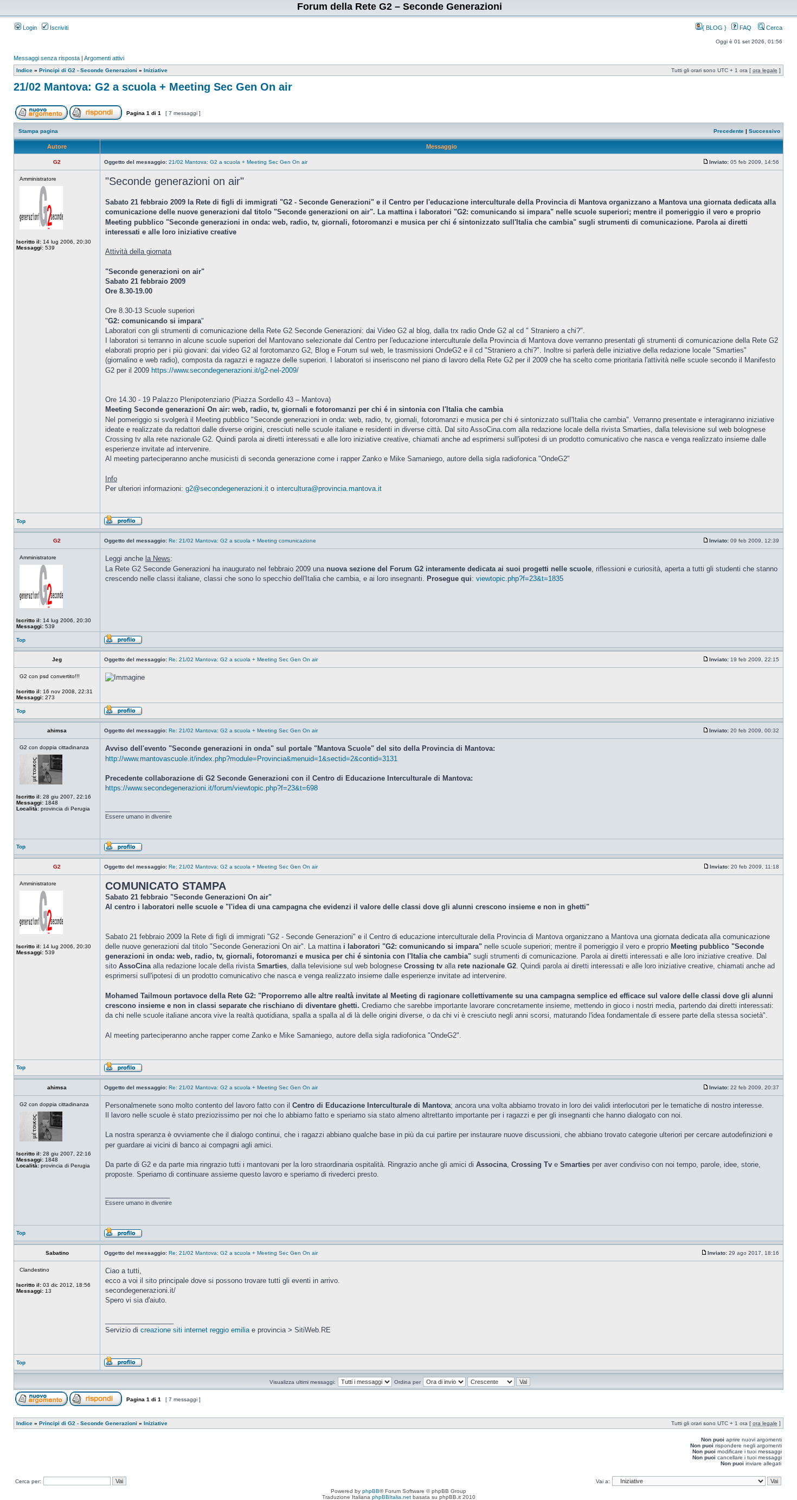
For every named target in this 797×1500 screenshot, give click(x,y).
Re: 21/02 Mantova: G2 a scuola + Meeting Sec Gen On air (243, 659)
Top (20, 521)
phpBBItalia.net (391, 1497)
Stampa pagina (38, 131)
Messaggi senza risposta (47, 58)
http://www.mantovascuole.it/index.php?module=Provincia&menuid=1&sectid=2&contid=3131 (251, 759)
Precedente (729, 131)
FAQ (744, 27)
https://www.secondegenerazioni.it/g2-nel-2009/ (225, 370)
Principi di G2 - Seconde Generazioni (88, 70)
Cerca (773, 27)
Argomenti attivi (104, 58)
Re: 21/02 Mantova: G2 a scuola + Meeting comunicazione (242, 541)
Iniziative (156, 70)
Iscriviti (58, 27)
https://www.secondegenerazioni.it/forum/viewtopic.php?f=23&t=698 (211, 788)
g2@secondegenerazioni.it (226, 488)
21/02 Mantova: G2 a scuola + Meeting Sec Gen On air (153, 87)
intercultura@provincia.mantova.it (329, 488)
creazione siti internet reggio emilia (194, 1330)
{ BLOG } (715, 27)
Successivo (764, 131)
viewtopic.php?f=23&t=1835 (519, 579)
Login (29, 27)
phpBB (371, 1491)
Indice (24, 70)
